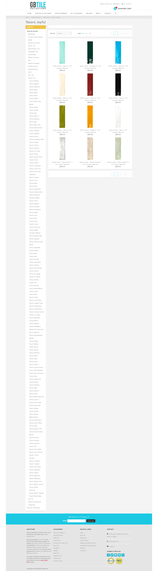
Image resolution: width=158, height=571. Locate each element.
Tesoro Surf (33, 446)
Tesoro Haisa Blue (35, 262)
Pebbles (55, 550)
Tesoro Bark (33, 122)
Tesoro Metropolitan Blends (35, 336)
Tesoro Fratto (33, 224)
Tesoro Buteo (33, 136)
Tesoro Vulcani (33, 472)
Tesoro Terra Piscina (35, 452)
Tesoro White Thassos (36, 493)
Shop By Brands (61, 13)
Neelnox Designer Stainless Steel (34, 64)
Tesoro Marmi (33, 320)
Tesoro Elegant (34, 203)
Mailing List (83, 538)
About (98, 13)
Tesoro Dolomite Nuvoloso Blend (34, 196)
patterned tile (47, 551)
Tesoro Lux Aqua (34, 315)
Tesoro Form (33, 221)
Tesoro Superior (34, 443)
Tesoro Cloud (33, 160)
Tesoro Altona (33, 98)
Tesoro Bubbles (34, 133)
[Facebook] (108, 555)
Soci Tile (31, 75)
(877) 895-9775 (106, 4)
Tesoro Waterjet (34, 475)
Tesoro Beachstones (35, 127)
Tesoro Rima (33, 393)
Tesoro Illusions (34, 285)
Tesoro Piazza (33, 382)
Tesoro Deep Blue (35, 189)
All (90, 33)
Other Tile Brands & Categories (34, 503)
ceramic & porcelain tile (42, 545)
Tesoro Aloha (33, 89)
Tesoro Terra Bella (35, 449)
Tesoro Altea (33, 95)
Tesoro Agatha (34, 84)
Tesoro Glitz (33, 253)
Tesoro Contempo (35, 165)
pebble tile (38, 549)
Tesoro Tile (46, 17)
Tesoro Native (33, 350)
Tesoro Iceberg (34, 279)
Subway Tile (56, 558)
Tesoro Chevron (34, 148)
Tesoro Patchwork (35, 379)
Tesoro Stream (34, 437)
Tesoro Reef (33, 388)
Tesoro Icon (33, 282)
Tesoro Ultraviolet (35, 467)
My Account (127, 4)
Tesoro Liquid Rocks (35, 309)
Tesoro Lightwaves (35, 306)
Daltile (30, 40)
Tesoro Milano (33, 341)
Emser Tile (31, 46)
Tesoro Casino (33, 145)
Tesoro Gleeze (33, 250)
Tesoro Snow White (35, 423)
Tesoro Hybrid (33, 271)
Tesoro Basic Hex (35, 125)
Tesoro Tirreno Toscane (34, 456)
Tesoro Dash (33, 186)
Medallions (56, 548)
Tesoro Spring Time (35, 429)
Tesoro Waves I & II (35, 481)
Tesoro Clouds (33, 163)
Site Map (82, 548)
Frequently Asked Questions (88, 545)
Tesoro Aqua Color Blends (35, 102)
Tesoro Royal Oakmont (36, 396)
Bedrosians (31, 34)
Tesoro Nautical (34, 353)
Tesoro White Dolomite (33, 488)
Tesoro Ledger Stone (36, 303)
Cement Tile (56, 540)
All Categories (76, 13)
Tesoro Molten (33, 344)
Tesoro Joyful (33, 291)
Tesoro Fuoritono (34, 227)
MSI (29, 60)
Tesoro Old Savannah (36, 370)
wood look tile (33, 553)
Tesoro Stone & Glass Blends (36, 433)
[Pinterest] (123, 555)
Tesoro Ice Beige (34, 274)
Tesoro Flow (33, 218)
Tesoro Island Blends (35, 288)
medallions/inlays (32, 547)
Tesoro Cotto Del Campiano (34, 173)
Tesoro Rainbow (34, 385)
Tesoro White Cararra (36, 484)
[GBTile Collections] (43, 5)
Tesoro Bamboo (34, 119)
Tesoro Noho (33, 355)
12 (82, 33)
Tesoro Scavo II (34, 399)
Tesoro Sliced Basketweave (33, 415)
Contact (107, 13)
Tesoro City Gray (34, 151)
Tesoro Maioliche (34, 317)
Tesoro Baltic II (34, 116)
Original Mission (33, 69)
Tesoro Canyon (34, 142)
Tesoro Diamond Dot (36, 192)
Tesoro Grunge (34, 259)
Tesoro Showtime (35, 405)
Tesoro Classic (33, 154)
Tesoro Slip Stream (35, 420)
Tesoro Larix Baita (35, 300)
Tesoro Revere (33, 391)
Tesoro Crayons (34, 177)
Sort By (52, 33)
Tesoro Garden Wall (35, 236)
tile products (41, 539)
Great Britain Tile (34, 49)
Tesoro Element (34, 206)
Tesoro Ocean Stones (36, 367)
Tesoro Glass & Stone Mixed (36, 243)
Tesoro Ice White (34, 277)
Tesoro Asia (33, 113)
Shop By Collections (43, 13)
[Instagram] (115, 555)
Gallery (89, 13)
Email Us (112, 546)
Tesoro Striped (34, 440)
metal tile (29, 549)
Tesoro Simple (33, 408)
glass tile (34, 543)
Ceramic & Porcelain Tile (60, 543)
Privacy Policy (84, 540)
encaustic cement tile (44, 543)
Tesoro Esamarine (35, 209)
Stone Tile (56, 545)
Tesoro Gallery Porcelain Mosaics (35, 231)
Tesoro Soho (33, 426)
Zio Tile (30, 499)
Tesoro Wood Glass (35, 496)
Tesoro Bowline (34, 130)
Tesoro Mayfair (34, 323)
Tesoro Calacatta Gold (36, 139)
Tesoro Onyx (33, 376)
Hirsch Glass (32, 54)
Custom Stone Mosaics (35, 37)
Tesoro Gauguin (34, 239)
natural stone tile (42, 547)
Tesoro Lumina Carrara (36, 312)
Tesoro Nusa (33, 358)
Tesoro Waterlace (35, 478)
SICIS (29, 72)
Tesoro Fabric (33, 212)
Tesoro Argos (33, 107)
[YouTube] (119, 555)
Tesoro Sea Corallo (35, 402)
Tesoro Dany (33, 183)
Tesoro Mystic (33, 347)
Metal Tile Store (33, 57)
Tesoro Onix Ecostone (36, 373)
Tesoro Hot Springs (35, 268)
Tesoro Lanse (33, 297)
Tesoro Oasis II (34, 364)
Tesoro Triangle (34, 464)
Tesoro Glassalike (34, 247)
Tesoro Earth (33, 201)
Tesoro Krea (33, 294)
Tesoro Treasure (34, 461)
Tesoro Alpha (33, 92)
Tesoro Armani (33, 110)
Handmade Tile (33, 51)
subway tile (39, 551)
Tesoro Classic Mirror (36, 157)
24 (86, 33)
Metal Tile (56, 553)
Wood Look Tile (57, 561)
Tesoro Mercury (34, 332)
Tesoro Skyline (34, 411)
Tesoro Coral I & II (35, 168)
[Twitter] (112, 555)
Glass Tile (56, 538)
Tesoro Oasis (33, 361)
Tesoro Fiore (33, 215)
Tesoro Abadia (33, 81)
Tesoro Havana (34, 265)
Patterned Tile (57, 555)
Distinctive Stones (34, 43)
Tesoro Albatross (34, 87)
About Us (82, 535)
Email (65, 520)
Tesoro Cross (33, 180)
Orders (117, 4)
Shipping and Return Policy (88, 543)
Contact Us (83, 550)
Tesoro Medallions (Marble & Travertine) (36, 328)
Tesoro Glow (33, 256)
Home (29, 13)
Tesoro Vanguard (34, 470)
